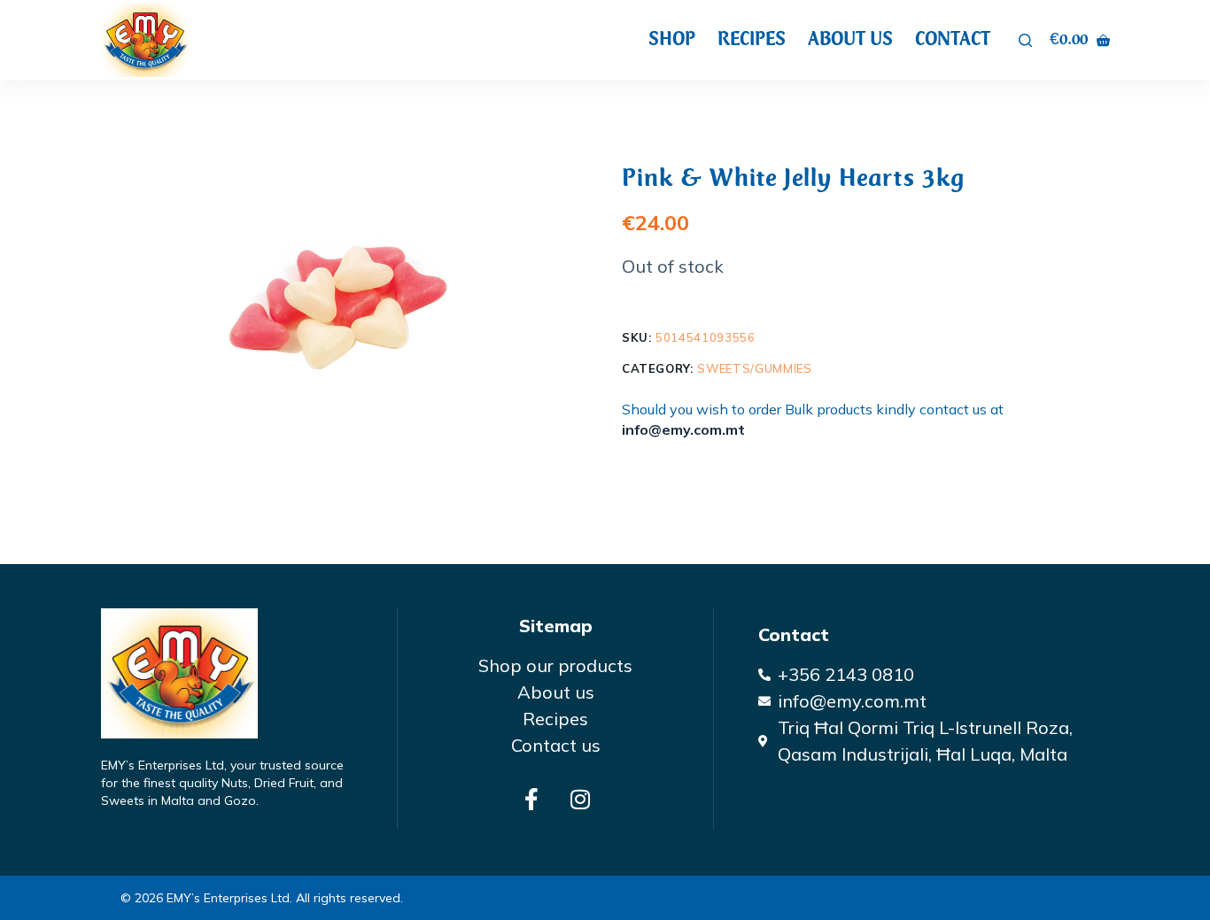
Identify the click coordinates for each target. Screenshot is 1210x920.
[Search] (1025, 40)
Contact (952, 38)
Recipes (751, 38)
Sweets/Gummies (754, 368)
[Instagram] (580, 799)
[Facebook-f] (531, 799)
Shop (671, 38)
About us (850, 38)
